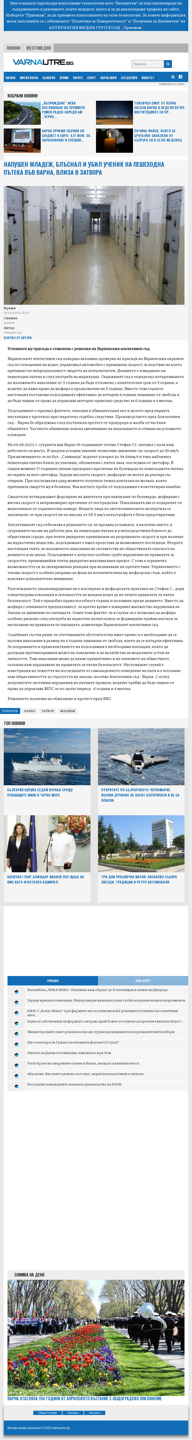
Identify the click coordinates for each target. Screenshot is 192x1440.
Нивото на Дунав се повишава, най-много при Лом (69, 1052)
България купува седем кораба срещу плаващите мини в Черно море (39, 792)
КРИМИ (64, 78)
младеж (67, 711)
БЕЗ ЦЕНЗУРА (129, 78)
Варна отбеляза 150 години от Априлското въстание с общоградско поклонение (85, 1398)
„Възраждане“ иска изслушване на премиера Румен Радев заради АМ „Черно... (63, 110)
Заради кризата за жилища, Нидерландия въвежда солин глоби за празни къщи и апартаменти (106, 1000)
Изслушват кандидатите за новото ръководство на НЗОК (74, 1084)
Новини (13, 48)
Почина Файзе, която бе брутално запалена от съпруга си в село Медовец (158, 135)
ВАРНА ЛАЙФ (108, 78)
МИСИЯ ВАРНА (29, 78)
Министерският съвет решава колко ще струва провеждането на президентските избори (101, 1031)
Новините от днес (171, 84)
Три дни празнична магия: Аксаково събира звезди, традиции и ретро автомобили (139, 879)
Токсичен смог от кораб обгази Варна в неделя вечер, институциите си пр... (160, 107)
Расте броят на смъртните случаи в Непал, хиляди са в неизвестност (83, 1063)
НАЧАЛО (11, 78)
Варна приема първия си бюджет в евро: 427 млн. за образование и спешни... (66, 135)
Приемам (133, 27)
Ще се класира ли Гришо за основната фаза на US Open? (73, 1042)
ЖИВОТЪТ (148, 78)
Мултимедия (38, 48)
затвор (48, 711)
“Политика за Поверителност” (99, 21)
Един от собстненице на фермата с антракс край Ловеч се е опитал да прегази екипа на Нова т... (105, 1021)
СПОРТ (91, 78)
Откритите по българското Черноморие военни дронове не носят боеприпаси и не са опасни (140, 795)
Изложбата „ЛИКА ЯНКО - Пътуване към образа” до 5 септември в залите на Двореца (97, 989)
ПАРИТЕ (78, 78)
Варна (29, 711)
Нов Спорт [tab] (143, 980)
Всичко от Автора (18, 338)
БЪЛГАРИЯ (48, 78)
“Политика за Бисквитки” (156, 21)
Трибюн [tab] (52, 980)
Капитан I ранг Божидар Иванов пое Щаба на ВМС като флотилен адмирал (45, 879)
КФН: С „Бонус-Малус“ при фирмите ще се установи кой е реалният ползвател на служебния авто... (102, 1013)
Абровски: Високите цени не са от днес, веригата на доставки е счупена (85, 1073)
